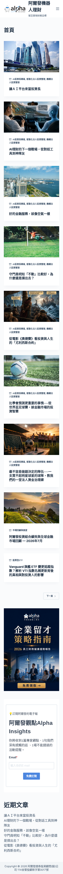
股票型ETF (18, 560)
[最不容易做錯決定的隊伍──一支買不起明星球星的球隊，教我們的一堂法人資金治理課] (31, 439)
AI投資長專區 (19, 79)
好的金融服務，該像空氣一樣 (29, 214)
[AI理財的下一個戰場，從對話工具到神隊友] (31, 117)
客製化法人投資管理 (35, 79)
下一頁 (50, 596)
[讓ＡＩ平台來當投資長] (31, 56)
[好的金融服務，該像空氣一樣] (31, 181)
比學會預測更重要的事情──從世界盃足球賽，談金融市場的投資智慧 (31, 407)
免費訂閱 (31, 776)
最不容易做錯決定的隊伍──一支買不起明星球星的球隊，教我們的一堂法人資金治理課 (31, 476)
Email (12, 757)
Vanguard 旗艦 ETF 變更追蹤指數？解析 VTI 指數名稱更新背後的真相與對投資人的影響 (31, 571)
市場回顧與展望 (20, 530)
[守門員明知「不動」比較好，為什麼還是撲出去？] (31, 241)
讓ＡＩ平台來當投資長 (25, 89)
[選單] (57, 8)
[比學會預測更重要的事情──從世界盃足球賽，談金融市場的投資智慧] (31, 370)
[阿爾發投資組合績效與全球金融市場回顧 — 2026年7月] (31, 507)
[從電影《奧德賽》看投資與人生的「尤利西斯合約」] (31, 306)
